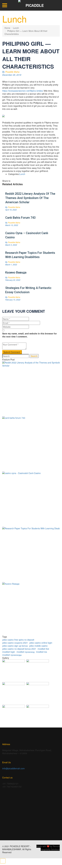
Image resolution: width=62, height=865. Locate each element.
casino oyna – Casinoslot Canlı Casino (26, 235)
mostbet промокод (25, 651)
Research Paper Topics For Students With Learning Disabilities (30, 255)
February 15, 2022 (12, 299)
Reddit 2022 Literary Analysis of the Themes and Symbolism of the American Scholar (30, 198)
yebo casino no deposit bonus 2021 (19, 648)
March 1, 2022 (11, 264)
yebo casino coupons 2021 (15, 642)
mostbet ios (41, 651)
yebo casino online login (40, 642)
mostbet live (43, 648)
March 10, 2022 (11, 225)
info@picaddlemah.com (13, 768)
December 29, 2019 (11, 74)
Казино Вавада (15, 272)
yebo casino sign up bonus (15, 645)
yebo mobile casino (38, 645)
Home (7, 27)
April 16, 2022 (11, 209)
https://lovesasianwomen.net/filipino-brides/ (22, 90)
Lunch (16, 27)
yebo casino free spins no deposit (18, 639)
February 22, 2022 (12, 280)
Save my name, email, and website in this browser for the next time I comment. (29, 335)
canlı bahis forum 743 (20, 217)
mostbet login (8, 651)
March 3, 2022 (11, 245)
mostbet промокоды (12, 654)
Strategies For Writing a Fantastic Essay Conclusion (28, 290)
